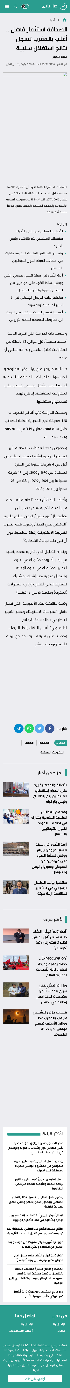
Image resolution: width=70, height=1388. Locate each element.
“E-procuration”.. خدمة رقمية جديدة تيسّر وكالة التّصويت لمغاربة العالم (51, 966)
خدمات (61, 1330)
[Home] (64, 19)
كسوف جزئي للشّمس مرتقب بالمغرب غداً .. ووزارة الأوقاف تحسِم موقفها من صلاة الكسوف (50, 1023)
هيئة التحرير (60, 57)
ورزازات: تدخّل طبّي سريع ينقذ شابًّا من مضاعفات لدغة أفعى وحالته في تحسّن (51, 993)
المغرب (28, 743)
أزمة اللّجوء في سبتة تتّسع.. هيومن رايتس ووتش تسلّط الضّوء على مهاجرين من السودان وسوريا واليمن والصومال (33, 282)
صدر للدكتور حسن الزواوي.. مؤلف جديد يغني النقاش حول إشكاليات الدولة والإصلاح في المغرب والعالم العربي (35, 1147)
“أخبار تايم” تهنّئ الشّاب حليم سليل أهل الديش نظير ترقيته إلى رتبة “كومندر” (49, 939)
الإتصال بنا (59, 1324)
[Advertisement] (35, 146)
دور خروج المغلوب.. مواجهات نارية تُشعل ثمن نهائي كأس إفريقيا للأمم (38, 1294)
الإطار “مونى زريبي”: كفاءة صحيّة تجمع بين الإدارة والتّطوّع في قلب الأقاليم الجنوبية (36, 1217)
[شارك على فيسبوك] (49, 728)
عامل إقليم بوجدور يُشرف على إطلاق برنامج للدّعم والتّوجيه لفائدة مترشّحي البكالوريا (39, 1183)
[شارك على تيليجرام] (19, 728)
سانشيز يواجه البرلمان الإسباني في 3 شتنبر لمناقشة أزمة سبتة (50, 888)
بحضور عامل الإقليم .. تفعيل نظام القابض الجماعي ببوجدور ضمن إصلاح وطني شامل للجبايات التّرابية (36, 1201)
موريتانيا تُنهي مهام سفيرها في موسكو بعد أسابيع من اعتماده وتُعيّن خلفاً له (35, 1244)
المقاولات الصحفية (52, 752)
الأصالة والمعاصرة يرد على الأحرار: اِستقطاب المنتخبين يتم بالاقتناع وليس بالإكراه (36, 238)
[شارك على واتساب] (29, 728)
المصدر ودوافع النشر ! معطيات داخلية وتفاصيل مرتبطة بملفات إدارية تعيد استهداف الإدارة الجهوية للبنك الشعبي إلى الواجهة (36, 1276)
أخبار (52, 20)
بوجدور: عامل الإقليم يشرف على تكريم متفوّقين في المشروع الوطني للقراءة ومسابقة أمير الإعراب (38, 1165)
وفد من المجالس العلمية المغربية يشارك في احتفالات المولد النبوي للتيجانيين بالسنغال (34, 260)
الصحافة (44, 743)
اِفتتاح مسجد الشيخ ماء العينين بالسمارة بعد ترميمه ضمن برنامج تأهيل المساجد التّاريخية (35, 1231)
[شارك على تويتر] (39, 728)
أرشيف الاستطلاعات (21, 1330)
